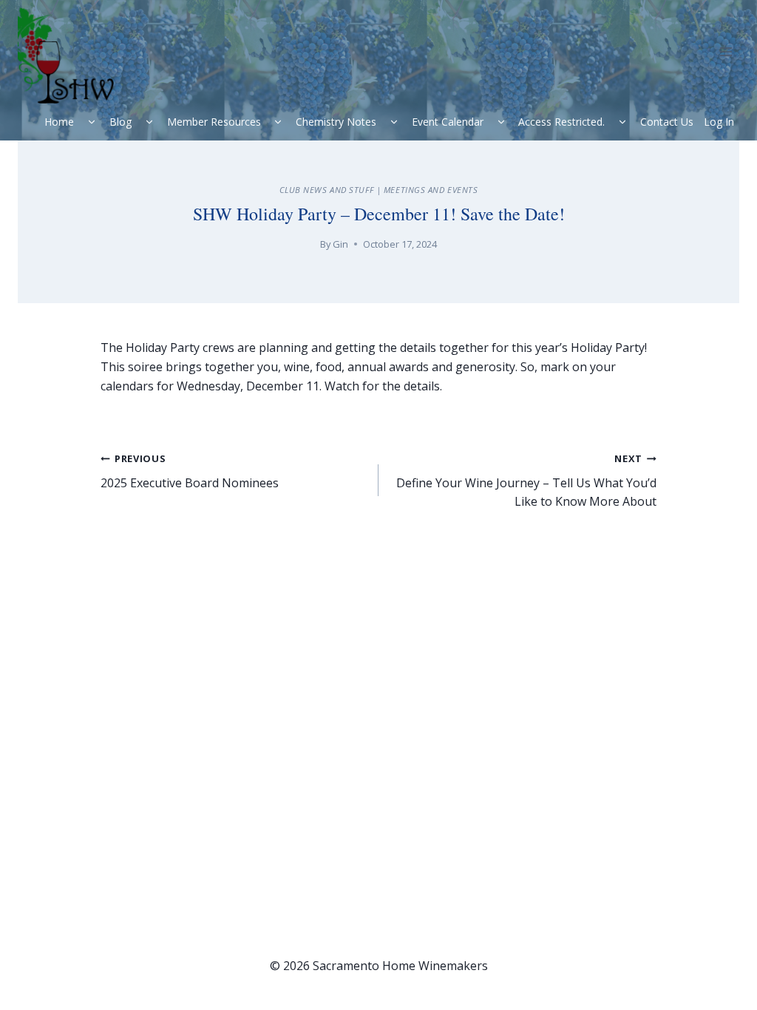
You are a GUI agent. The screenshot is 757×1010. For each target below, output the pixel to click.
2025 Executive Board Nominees (190, 471)
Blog (120, 122)
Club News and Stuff (326, 189)
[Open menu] (725, 51)
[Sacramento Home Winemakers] (72, 55)
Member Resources (214, 122)
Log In (719, 122)
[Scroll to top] (713, 973)
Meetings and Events (431, 189)
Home (59, 122)
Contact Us (666, 122)
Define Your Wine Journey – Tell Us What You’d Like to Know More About (526, 480)
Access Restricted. (561, 122)
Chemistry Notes (336, 122)
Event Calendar (447, 122)
